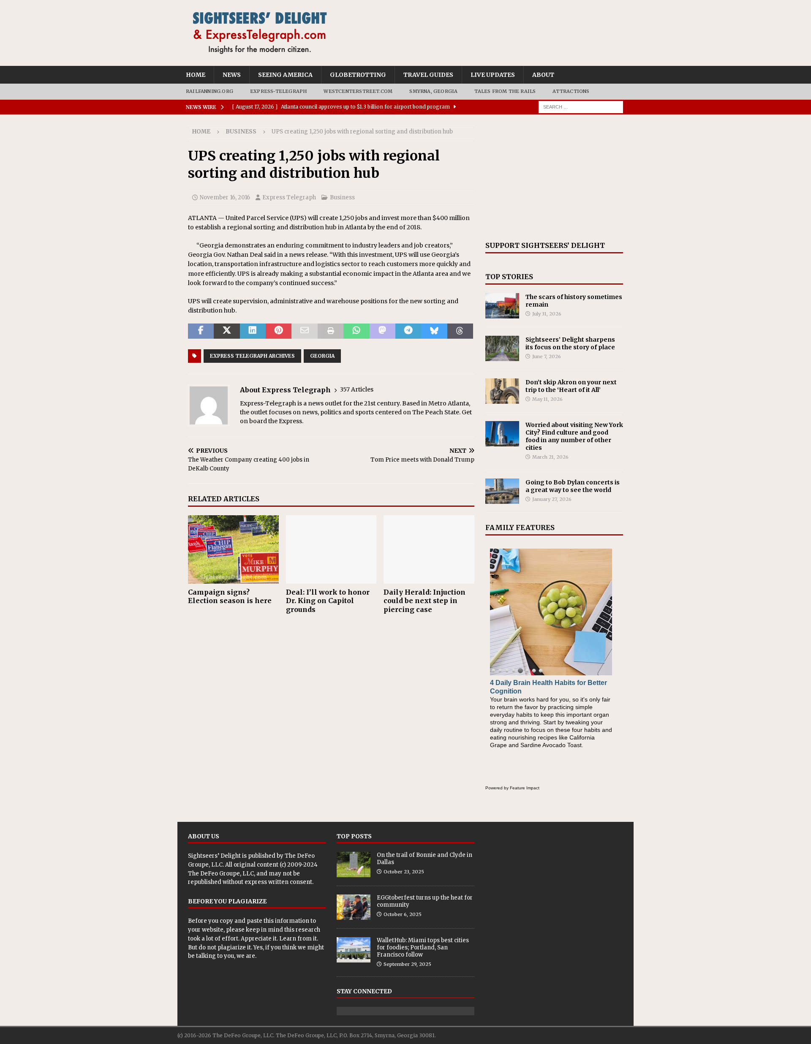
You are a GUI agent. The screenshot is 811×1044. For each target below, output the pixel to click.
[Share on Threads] (460, 331)
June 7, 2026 (546, 356)
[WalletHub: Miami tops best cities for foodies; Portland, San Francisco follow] (353, 949)
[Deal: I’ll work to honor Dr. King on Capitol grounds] (331, 549)
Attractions (570, 91)
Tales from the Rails (505, 91)
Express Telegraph (289, 197)
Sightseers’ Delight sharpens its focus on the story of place (570, 343)
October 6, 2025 (403, 914)
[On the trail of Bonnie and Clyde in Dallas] (353, 864)
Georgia (322, 356)
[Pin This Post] (278, 331)
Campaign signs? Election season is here (230, 596)
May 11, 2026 (547, 399)
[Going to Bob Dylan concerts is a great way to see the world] (502, 491)
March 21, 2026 (550, 457)
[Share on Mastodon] (382, 331)
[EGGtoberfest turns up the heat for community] (353, 907)
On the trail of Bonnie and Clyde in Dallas (424, 858)
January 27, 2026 (552, 499)
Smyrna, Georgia (433, 91)
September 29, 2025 (407, 964)
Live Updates (493, 75)
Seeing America (285, 75)
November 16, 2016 (225, 197)
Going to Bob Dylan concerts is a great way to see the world (572, 486)
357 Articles (356, 389)
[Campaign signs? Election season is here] (233, 549)
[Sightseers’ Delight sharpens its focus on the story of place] (502, 348)
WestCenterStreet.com (358, 91)
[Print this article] (330, 331)
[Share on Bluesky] (434, 331)
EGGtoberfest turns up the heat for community (425, 901)
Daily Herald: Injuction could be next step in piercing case (424, 601)
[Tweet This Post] (226, 331)
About (543, 75)
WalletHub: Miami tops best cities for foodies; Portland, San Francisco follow (423, 947)
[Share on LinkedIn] (253, 331)
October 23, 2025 (404, 872)
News (232, 75)
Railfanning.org (209, 91)
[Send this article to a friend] (304, 331)
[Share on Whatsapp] (356, 331)
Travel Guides (428, 75)
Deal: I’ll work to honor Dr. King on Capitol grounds (328, 601)
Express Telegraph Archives (252, 356)
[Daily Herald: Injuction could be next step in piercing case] (429, 549)
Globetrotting (358, 75)
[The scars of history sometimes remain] (502, 305)
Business (342, 197)
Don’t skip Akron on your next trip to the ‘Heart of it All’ (571, 386)
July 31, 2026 (546, 314)
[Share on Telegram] (408, 331)
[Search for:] (581, 106)
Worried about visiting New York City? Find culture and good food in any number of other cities (574, 436)
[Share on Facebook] (201, 331)
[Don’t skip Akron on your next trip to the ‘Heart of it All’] (502, 391)
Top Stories (509, 276)
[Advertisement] (554, 178)
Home (195, 75)
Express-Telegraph (278, 91)
